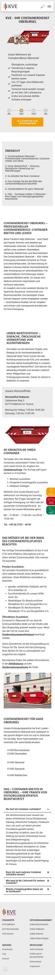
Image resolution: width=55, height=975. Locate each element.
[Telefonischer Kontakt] (50, 510)
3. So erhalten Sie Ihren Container (22, 176)
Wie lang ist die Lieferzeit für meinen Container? (25, 881)
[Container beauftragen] (50, 501)
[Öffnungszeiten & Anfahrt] (50, 492)
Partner (5, 958)
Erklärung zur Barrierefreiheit (36, 955)
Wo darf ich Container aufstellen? (23, 809)
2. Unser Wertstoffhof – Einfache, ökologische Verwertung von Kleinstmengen (22, 168)
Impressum (35, 966)
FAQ (4, 954)
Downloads (7, 949)
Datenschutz (35, 961)
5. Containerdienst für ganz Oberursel (24, 189)
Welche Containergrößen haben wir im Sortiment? (24, 890)
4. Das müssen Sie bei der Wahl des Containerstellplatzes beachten (23, 182)
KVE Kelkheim (8, 924)
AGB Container (36, 949)
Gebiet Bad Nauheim (39, 924)
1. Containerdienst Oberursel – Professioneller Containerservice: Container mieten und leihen (27, 158)
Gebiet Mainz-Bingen (39, 938)
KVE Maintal (7, 934)
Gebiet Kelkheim (37, 929)
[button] (27, 809)
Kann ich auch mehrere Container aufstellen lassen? (23, 873)
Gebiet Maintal (36, 934)
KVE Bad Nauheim (10, 929)
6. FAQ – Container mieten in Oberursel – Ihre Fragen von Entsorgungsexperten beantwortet (26, 196)
